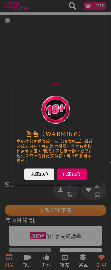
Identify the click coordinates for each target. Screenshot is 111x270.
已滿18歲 (71, 174)
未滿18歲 (39, 174)
